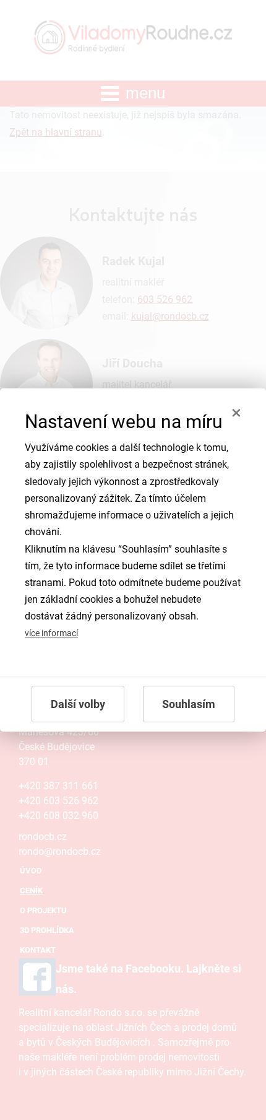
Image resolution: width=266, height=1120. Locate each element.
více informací (51, 633)
